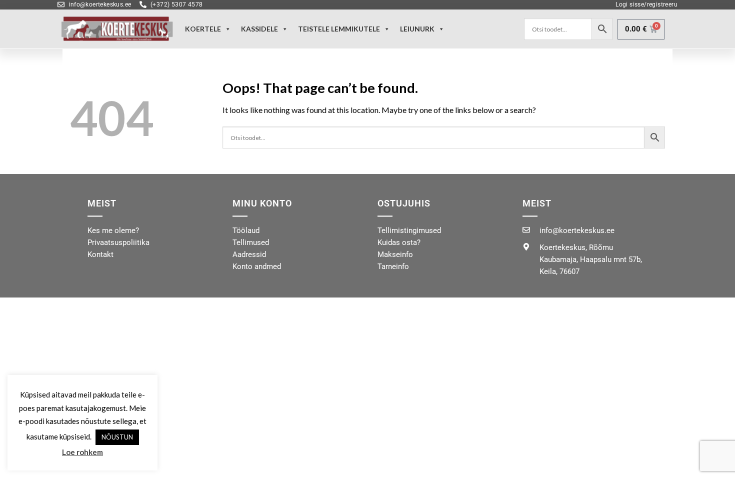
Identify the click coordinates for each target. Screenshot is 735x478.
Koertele (203, 28)
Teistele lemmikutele (339, 28)
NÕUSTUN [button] (117, 438)
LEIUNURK (417, 28)
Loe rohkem (82, 452)
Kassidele (259, 28)
